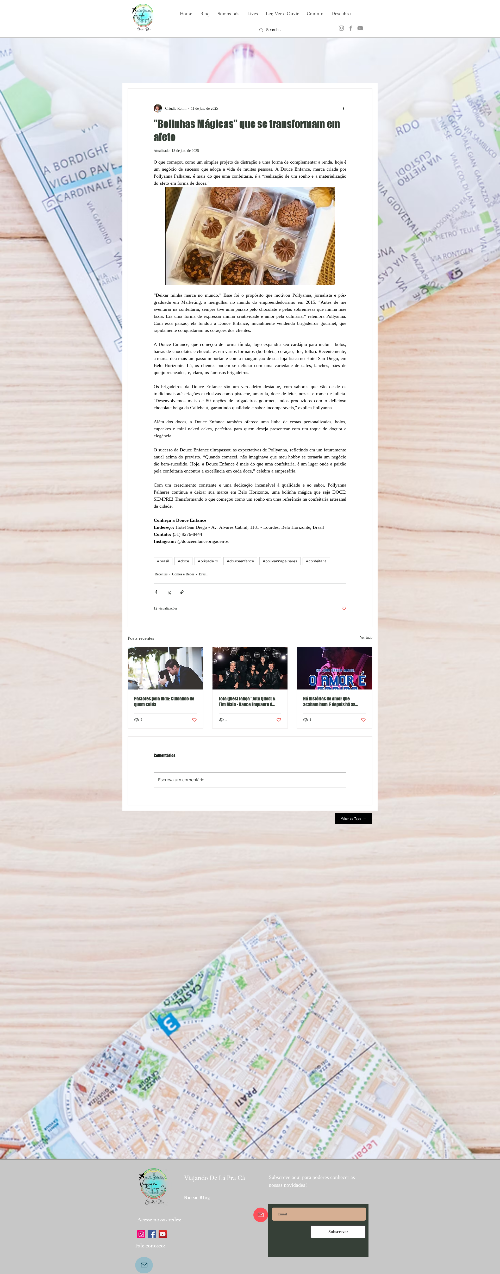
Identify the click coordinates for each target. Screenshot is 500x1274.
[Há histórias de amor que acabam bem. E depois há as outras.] (334, 668)
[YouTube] (360, 28)
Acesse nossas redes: (159, 1219)
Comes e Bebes (183, 574)
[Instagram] (341, 28)
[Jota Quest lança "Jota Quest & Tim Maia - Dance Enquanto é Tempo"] (250, 668)
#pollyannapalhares (280, 561)
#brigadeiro (208, 561)
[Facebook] (350, 28)
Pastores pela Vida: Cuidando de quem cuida (164, 701)
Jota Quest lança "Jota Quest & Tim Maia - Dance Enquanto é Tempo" (247, 701)
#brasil (163, 561)
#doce (183, 561)
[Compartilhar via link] (181, 592)
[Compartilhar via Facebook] (156, 592)
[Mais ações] (343, 108)
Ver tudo (366, 637)
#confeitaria (316, 561)
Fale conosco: (150, 1245)
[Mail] (144, 1265)
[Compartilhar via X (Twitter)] (168, 592)
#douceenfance (240, 561)
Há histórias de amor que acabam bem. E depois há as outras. (329, 701)
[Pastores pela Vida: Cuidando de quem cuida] (165, 668)
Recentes (161, 574)
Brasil (203, 574)
